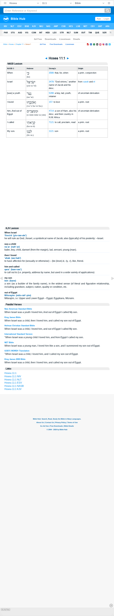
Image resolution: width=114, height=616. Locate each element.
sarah (86, 81)
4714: (51, 110)
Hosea (11, 44)
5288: (51, 93)
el (94, 81)
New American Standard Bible (18, 309)
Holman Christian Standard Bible (19, 325)
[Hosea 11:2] (110, 285)
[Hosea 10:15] (3, 285)
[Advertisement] (57, 199)
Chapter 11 (19, 44)
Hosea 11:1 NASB (14, 386)
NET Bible (9, 342)
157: (51, 102)
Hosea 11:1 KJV (13, 389)
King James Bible (12, 317)
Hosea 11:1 (10, 373)
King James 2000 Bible (14, 359)
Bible (5, 44)
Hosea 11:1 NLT (13, 379)
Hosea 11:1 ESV (13, 382)
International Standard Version (18, 334)
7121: (51, 122)
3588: (51, 72)
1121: (51, 131)
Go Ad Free (6, 609)
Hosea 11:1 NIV (12, 376)
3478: (51, 81)
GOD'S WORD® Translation (16, 351)
